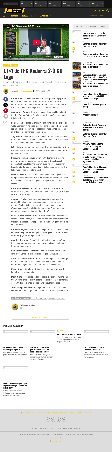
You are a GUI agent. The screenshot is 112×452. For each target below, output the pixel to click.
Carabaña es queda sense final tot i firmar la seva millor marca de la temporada (95, 180)
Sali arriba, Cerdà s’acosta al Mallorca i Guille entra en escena (94, 127)
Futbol (52, 298)
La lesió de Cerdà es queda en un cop (95, 105)
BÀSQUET (34, 15)
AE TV (70, 428)
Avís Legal (77, 428)
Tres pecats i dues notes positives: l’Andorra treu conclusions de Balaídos (40, 349)
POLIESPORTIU (43, 428)
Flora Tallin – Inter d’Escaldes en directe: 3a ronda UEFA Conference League (95, 96)
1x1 (33, 298)
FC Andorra (42, 298)
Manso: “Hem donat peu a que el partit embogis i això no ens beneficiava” (15, 385)
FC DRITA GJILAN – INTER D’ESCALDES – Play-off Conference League (93, 146)
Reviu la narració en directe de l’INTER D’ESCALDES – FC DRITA (95, 55)
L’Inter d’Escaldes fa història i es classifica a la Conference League (95, 35)
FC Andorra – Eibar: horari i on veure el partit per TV (95, 65)
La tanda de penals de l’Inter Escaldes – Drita (94, 44)
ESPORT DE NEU (45, 15)
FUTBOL (25, 15)
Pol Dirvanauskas (24, 91)
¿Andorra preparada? (91, 114)
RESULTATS (15, 15)
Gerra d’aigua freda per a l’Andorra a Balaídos (94, 348)
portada (61, 298)
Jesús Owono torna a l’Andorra (69, 334)
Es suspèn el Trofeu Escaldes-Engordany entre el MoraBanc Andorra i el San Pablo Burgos (95, 77)
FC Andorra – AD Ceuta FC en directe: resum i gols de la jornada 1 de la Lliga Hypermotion (95, 158)
